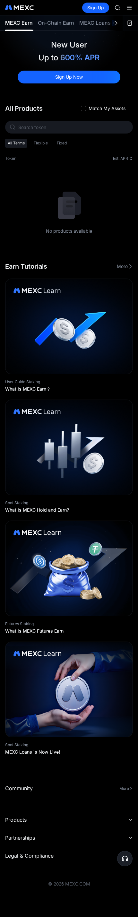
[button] (125, 858)
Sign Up (95, 7)
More (122, 266)
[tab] (19, 23)
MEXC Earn (19, 23)
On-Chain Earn (56, 23)
